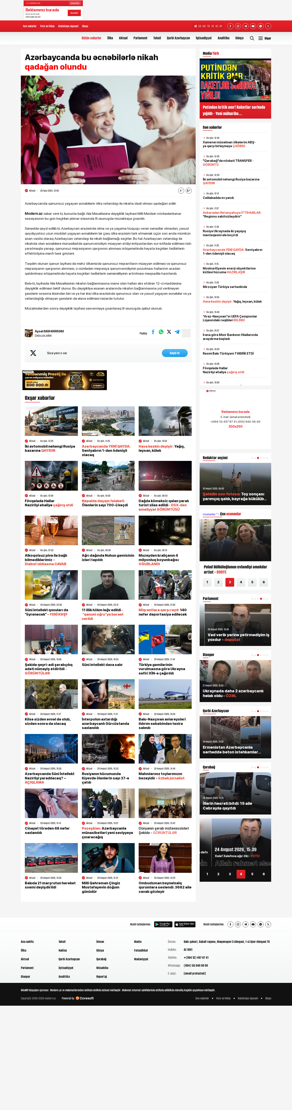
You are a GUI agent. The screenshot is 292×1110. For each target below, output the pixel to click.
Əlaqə (85, 26)
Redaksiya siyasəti (68, 26)
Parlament (140, 38)
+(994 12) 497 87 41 (196, 957)
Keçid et (175, 353)
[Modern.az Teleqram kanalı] (245, 26)
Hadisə (63, 950)
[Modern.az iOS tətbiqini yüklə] (184, 924)
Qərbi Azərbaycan (178, 38)
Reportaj (101, 976)
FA (213, 26)
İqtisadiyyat (204, 38)
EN (199, 26)
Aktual (123, 38)
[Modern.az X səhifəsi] (268, 26)
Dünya (239, 38)
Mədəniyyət (141, 959)
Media (137, 941)
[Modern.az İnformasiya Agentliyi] (36, 924)
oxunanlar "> (222, 514)
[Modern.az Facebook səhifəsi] (230, 26)
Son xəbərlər (30, 26)
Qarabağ (101, 959)
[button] (252, 458)
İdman (100, 941)
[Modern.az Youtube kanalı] (253, 26)
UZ (217, 26)
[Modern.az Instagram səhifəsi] (238, 26)
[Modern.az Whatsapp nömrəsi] (261, 26)
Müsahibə (102, 967)
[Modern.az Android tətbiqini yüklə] (163, 924)
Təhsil (157, 38)
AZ (195, 26)
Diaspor (25, 976)
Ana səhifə (27, 941)
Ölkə (110, 38)
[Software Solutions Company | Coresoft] (84, 998)
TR (208, 26)
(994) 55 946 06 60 (196, 965)
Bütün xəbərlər (91, 38)
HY (220, 26)
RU (204, 26)
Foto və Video (47, 26)
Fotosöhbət (141, 950)
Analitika (223, 38)
